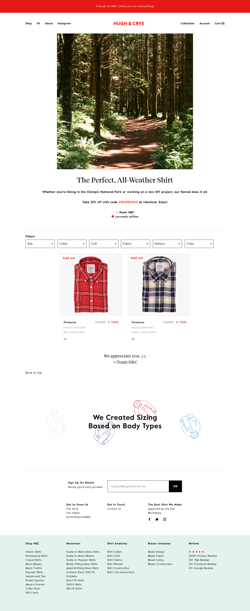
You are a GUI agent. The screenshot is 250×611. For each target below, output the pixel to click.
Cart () (219, 23)
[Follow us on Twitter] (157, 519)
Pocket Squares (35, 580)
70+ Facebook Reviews (202, 564)
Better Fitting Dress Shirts (81, 564)
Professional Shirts (37, 555)
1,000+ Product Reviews (203, 555)
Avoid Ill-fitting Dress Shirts (82, 568)
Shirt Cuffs (113, 555)
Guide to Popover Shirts (81, 560)
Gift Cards (32, 592)
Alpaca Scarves (35, 584)
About (49, 23)
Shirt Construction (118, 568)
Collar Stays (33, 588)
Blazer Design (156, 551)
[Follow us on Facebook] (149, 519)
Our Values (73, 512)
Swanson (70, 322)
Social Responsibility (78, 517)
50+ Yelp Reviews (199, 560)
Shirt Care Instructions (121, 572)
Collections (188, 23)
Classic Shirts (33, 551)
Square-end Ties (36, 576)
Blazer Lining (156, 560)
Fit (38, 23)
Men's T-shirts (34, 568)
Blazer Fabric (156, 555)
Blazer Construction (160, 564)
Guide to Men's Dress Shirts (83, 551)
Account (204, 23)
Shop (29, 23)
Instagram (64, 23)
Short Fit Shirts (75, 580)
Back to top (34, 373)
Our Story (72, 508)
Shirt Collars (114, 551)
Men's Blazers (34, 564)
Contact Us (114, 508)
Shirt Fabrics (114, 560)
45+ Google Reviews (201, 568)
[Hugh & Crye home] (124, 22)
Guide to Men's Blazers (80, 555)
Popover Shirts (34, 572)
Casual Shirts (33, 560)
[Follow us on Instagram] (164, 519)
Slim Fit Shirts (74, 588)
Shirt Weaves (115, 564)
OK (175, 486)
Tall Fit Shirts (74, 584)
